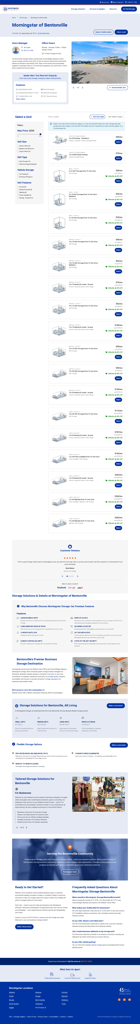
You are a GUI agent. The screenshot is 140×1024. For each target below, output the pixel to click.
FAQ (10, 1017)
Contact (63, 1017)
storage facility (53, 676)
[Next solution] (26, 827)
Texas (64, 1004)
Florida (11, 996)
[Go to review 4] (72, 576)
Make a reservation (116, 706)
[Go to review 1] (67, 576)
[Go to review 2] (69, 576)
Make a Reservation (24, 927)
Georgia (37, 996)
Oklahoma (65, 1000)
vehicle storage (96, 945)
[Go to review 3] (71, 576)
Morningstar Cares (70, 872)
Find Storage (130, 9)
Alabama (12, 992)
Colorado (65, 992)
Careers (70, 1017)
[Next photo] (82, 88)
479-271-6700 (86, 961)
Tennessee (39, 1004)
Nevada (11, 1000)
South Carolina (14, 1004)
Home (14, 17)
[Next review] (78, 576)
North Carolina (40, 1000)
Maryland (65, 996)
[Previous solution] (17, 827)
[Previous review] (62, 576)
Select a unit (121, 32)
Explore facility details (103, 32)
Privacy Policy (43, 1017)
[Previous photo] (73, 88)
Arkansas (38, 992)
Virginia (11, 1008)
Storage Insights (19, 1017)
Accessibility (54, 1017)
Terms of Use (31, 1017)
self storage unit (54, 917)
